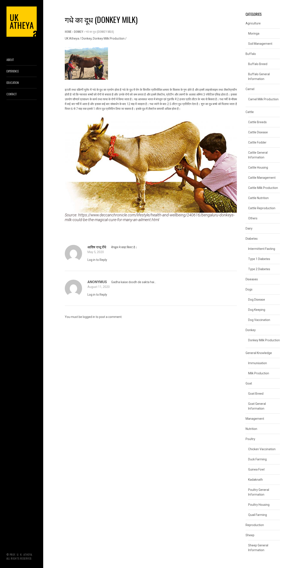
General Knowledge (259, 353)
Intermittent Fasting (261, 248)
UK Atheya (72, 38)
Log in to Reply (97, 260)
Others (252, 218)
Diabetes (252, 238)
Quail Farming (257, 515)
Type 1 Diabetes (259, 259)
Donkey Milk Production (109, 38)
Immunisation (257, 363)
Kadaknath (255, 479)
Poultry (250, 439)
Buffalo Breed (257, 64)
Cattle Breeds (257, 122)
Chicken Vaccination (262, 449)
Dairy (249, 228)
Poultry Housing (259, 504)
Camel (250, 89)
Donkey (78, 31)
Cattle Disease (258, 132)
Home (68, 31)
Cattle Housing (258, 167)
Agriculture (253, 23)
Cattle (250, 112)
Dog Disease (256, 299)
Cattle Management (262, 177)
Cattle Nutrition (258, 198)
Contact (11, 94)
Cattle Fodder (257, 142)
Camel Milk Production (263, 99)
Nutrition (251, 429)
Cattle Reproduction (261, 208)
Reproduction (255, 525)
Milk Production (258, 373)
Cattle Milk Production (263, 188)
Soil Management (260, 43)
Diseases (252, 279)
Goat (249, 383)
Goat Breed (255, 393)
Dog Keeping (256, 309)
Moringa (253, 33)
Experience (12, 71)
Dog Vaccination (259, 320)
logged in (89, 317)
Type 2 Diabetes (259, 269)
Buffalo (251, 54)
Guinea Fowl (256, 469)
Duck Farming (257, 459)
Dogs (249, 289)
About (10, 59)
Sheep (250, 535)
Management (255, 418)
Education (12, 82)
